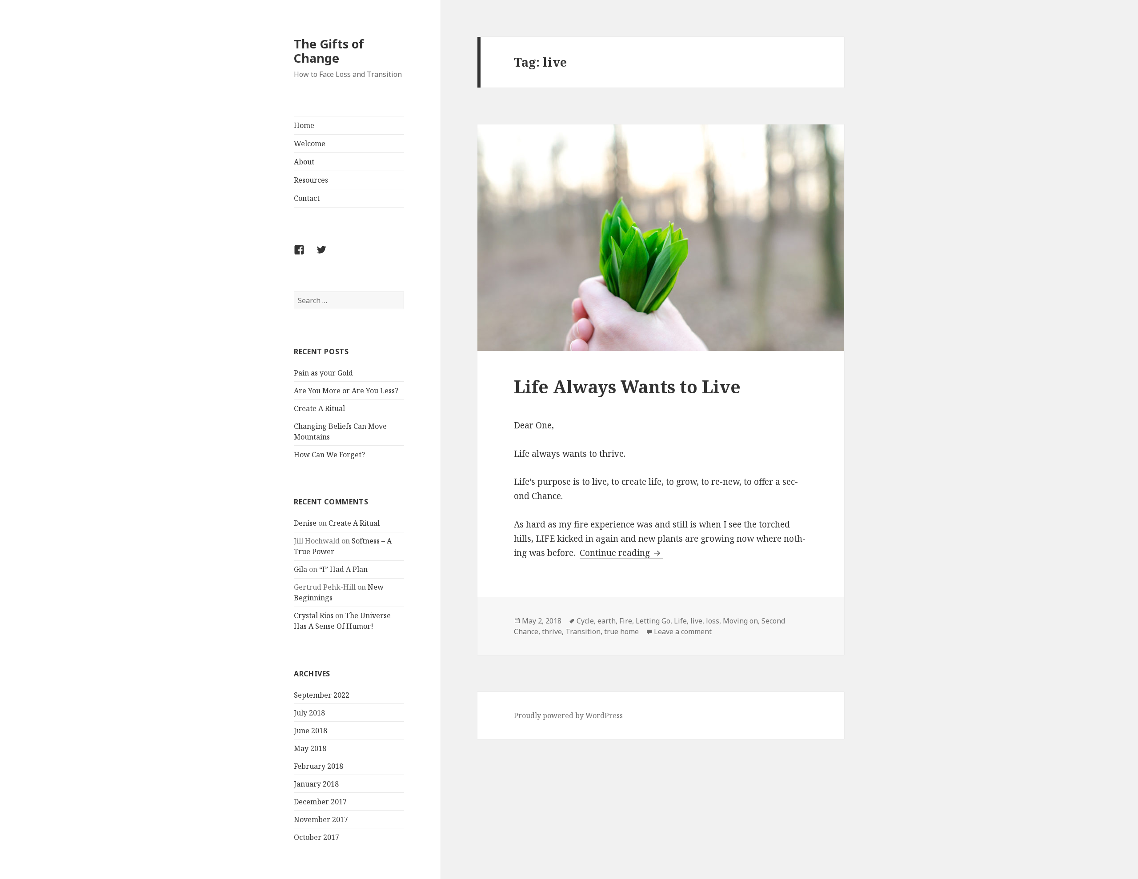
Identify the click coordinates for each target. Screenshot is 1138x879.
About (304, 162)
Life (680, 621)
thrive (552, 631)
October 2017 (316, 837)
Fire (625, 621)
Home (304, 125)
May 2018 (310, 748)
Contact (307, 198)
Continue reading (621, 553)
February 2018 (318, 766)
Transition (583, 631)
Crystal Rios (313, 615)
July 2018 (309, 713)
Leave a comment (683, 631)
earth (606, 621)
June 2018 (310, 730)
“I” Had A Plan (343, 569)
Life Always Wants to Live (627, 386)
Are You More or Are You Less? (346, 391)
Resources (311, 180)
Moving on (740, 621)
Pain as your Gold (323, 373)
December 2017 (320, 802)
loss (712, 621)
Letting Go (653, 621)
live (696, 621)
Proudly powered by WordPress (568, 715)
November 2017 (321, 819)
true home (621, 631)
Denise (305, 523)
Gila (300, 569)
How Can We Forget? (329, 454)
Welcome (309, 143)
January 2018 (316, 784)
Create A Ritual (319, 408)
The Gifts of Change (329, 51)
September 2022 (321, 695)
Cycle (585, 621)
